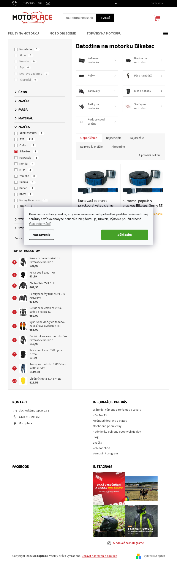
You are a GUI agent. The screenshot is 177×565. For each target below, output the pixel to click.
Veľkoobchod (100, 448)
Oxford (25, 145)
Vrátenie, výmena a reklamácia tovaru (115, 410)
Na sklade (27, 49)
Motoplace (24, 423)
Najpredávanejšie (90, 147)
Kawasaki (27, 158)
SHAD (24, 206)
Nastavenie (40, 234)
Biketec (26, 151)
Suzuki (25, 182)
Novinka (25, 61)
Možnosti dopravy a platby (108, 421)
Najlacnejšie (112, 138)
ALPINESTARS (29, 133)
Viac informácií (38, 223)
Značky (96, 443)
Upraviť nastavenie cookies (97, 556)
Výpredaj (26, 80)
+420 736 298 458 (28, 417)
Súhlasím (123, 234)
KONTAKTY (98, 415)
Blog (94, 437)
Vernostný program (103, 453)
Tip (22, 67)
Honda (25, 164)
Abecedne (116, 147)
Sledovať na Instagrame (126, 543)
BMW (24, 194)
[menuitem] (24, 33)
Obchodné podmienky (105, 426)
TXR (25, 139)
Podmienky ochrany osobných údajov (115, 432)
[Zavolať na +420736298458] (27, 3)
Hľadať (103, 18)
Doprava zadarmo (32, 74)
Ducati (25, 188)
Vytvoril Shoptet (152, 556)
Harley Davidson (31, 200)
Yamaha (25, 176)
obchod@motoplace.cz (32, 410)
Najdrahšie (135, 138)
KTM (23, 170)
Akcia (24, 55)
